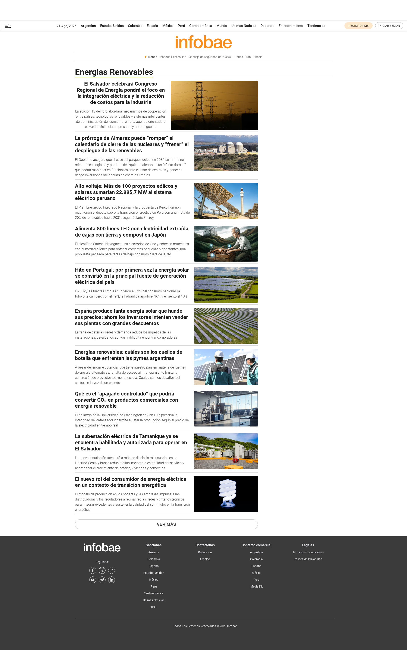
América (153, 552)
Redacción (205, 552)
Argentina (88, 26)
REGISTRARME (358, 25)
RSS (153, 607)
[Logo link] (203, 42)
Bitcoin (258, 57)
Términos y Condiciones (308, 552)
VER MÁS (166, 524)
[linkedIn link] (111, 579)
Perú (181, 26)
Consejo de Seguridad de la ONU (210, 57)
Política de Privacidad (308, 559)
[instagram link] (111, 570)
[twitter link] (102, 570)
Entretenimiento (291, 26)
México (167, 26)
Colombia (135, 26)
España (152, 26)
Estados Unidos (112, 26)
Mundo (221, 26)
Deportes (267, 26)
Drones (238, 57)
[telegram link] (102, 579)
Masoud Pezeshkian (173, 57)
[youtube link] (92, 579)
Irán (248, 57)
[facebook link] (92, 570)
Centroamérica (200, 26)
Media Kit (256, 586)
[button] (8, 26)
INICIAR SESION (389, 25)
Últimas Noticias (243, 26)
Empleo (205, 559)
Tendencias (316, 26)
